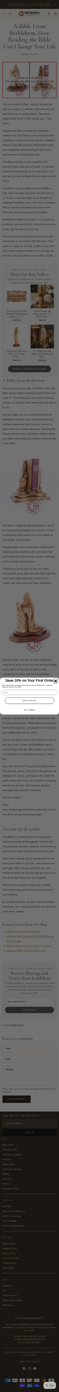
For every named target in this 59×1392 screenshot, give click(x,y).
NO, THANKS (29, 710)
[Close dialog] (55, 681)
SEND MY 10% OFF (29, 700)
